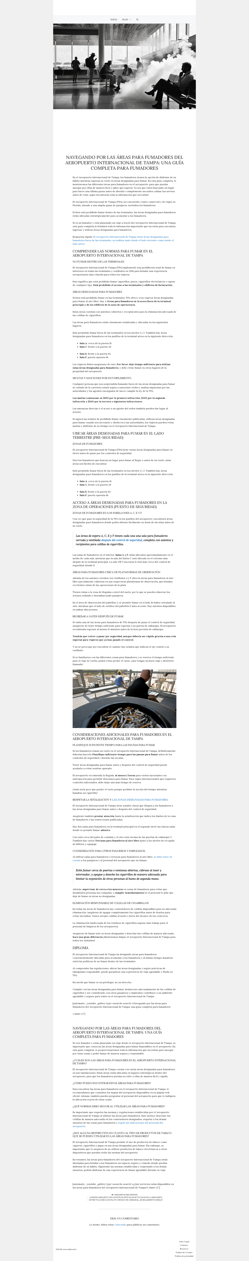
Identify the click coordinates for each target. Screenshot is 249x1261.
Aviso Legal (184, 1241)
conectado (120, 1224)
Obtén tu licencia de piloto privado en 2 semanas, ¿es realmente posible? (126, 1200)
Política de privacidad (184, 1256)
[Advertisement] (124, 128)
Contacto (184, 1245)
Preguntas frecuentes (125, 1195)
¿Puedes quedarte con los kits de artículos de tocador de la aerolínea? (125, 1197)
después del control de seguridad (121, 540)
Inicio (114, 19)
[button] (137, 19)
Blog (125, 19)
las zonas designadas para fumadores (140, 799)
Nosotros (184, 1249)
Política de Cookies (184, 1252)
